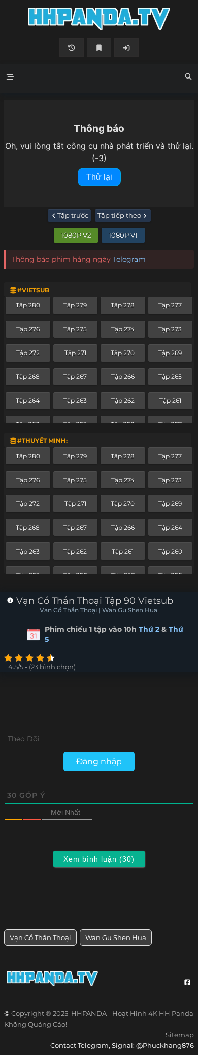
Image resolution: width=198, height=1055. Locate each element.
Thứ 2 (149, 629)
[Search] (188, 78)
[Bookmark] (99, 47)
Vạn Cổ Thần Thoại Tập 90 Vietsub (93, 600)
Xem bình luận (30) (99, 859)
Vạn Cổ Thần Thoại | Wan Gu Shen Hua (98, 610)
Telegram (129, 259)
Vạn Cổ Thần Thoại (40, 937)
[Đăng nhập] (126, 47)
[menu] (10, 78)
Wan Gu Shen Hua (115, 937)
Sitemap (180, 1035)
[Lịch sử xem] (71, 47)
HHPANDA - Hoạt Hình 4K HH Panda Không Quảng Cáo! (99, 19)
